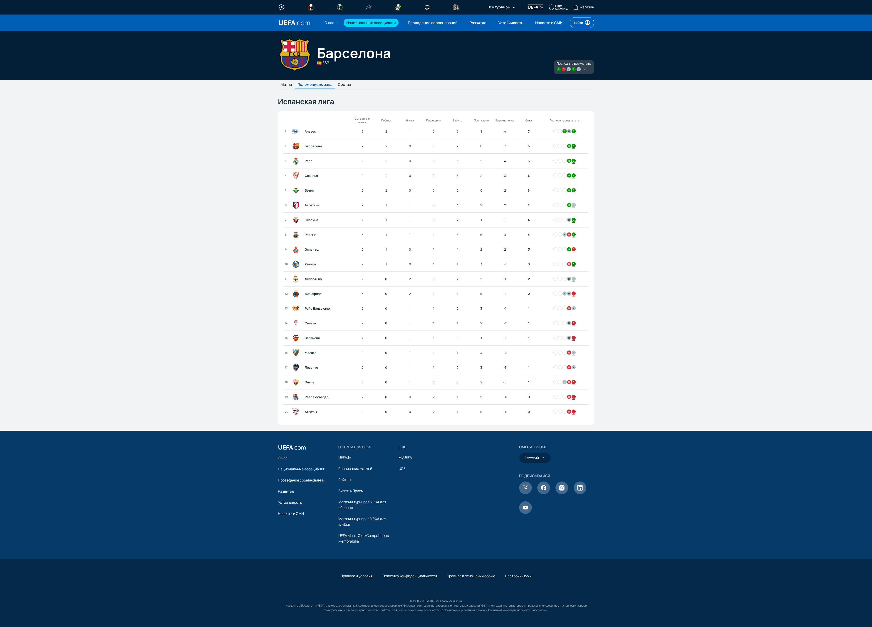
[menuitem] (330, 22)
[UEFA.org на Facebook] (543, 492)
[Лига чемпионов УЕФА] (281, 6)
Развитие (286, 491)
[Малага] (296, 352)
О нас (282, 457)
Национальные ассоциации (301, 469)
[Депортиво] (296, 279)
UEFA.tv (344, 457)
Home (294, 22)
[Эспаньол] (296, 249)
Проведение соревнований (301, 480)
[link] (329, 22)
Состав (344, 85)
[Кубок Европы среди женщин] (397, 6)
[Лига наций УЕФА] (456, 6)
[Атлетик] (296, 411)
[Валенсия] (296, 338)
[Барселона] (296, 146)
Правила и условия (356, 575)
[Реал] (296, 161)
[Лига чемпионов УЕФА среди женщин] (427, 6)
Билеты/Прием (351, 490)
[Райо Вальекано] (296, 308)
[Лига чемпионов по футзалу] (368, 6)
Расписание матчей (355, 468)
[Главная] (292, 447)
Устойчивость (290, 502)
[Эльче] (296, 382)
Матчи (286, 85)
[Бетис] (296, 190)
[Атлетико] (296, 205)
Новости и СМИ (291, 513)
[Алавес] (296, 131)
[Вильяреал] (296, 293)
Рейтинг (345, 479)
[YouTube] (525, 512)
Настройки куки (518, 575)
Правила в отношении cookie (471, 575)
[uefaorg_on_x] (525, 492)
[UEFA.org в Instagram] (561, 492)
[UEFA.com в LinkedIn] (580, 492)
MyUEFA (405, 457)
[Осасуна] (296, 220)
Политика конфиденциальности (409, 575)
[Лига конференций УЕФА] (339, 6)
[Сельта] (296, 323)
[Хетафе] (296, 264)
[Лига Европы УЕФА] (310, 6)
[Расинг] (296, 234)
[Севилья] (296, 175)
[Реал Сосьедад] (296, 397)
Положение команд (314, 85)
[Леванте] (296, 367)
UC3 (402, 468)
